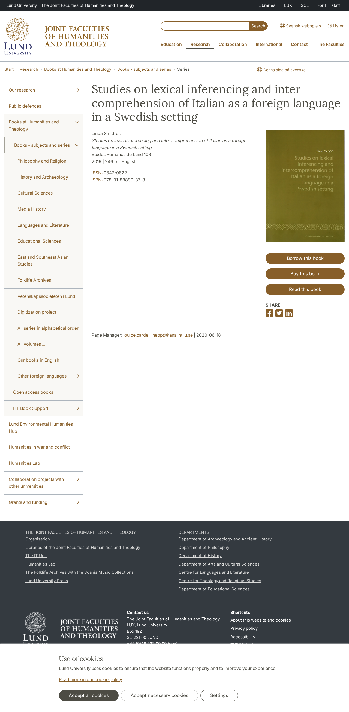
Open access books (33, 392)
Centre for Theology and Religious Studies (220, 580)
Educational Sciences (39, 241)
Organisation (37, 539)
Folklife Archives (34, 280)
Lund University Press (46, 580)
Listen (339, 25)
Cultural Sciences (35, 193)
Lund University (22, 5)
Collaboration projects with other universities (36, 482)
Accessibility (242, 636)
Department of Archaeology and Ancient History (225, 539)
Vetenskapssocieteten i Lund (46, 296)
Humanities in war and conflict (39, 447)
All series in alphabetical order (48, 328)
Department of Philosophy (204, 547)
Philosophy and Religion (41, 161)
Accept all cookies (89, 695)
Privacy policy (244, 628)
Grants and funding (28, 502)
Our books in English (38, 360)
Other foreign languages (42, 376)
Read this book (305, 289)
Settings (219, 695)
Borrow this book (305, 258)
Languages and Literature (43, 225)
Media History (31, 209)
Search (258, 25)
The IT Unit (36, 555)
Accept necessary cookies (159, 695)
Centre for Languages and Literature (214, 572)
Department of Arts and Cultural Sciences (219, 564)
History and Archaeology (42, 177)
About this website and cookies (260, 620)
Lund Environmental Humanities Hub (41, 427)
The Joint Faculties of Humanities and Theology (87, 5)
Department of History (200, 555)
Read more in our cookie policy (90, 679)
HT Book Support (30, 408)
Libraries (266, 5)
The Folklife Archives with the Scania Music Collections (79, 572)
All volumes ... (31, 344)
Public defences (25, 106)
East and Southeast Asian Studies (42, 260)
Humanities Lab (24, 463)
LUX (288, 5)
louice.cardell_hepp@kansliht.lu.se (158, 335)
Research (29, 69)
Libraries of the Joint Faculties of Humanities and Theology (82, 547)
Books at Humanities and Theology (77, 69)
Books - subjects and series (144, 69)
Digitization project (36, 312)
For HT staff (328, 5)
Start (9, 69)
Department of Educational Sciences (214, 589)
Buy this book (305, 273)
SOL (305, 5)
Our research (22, 90)
